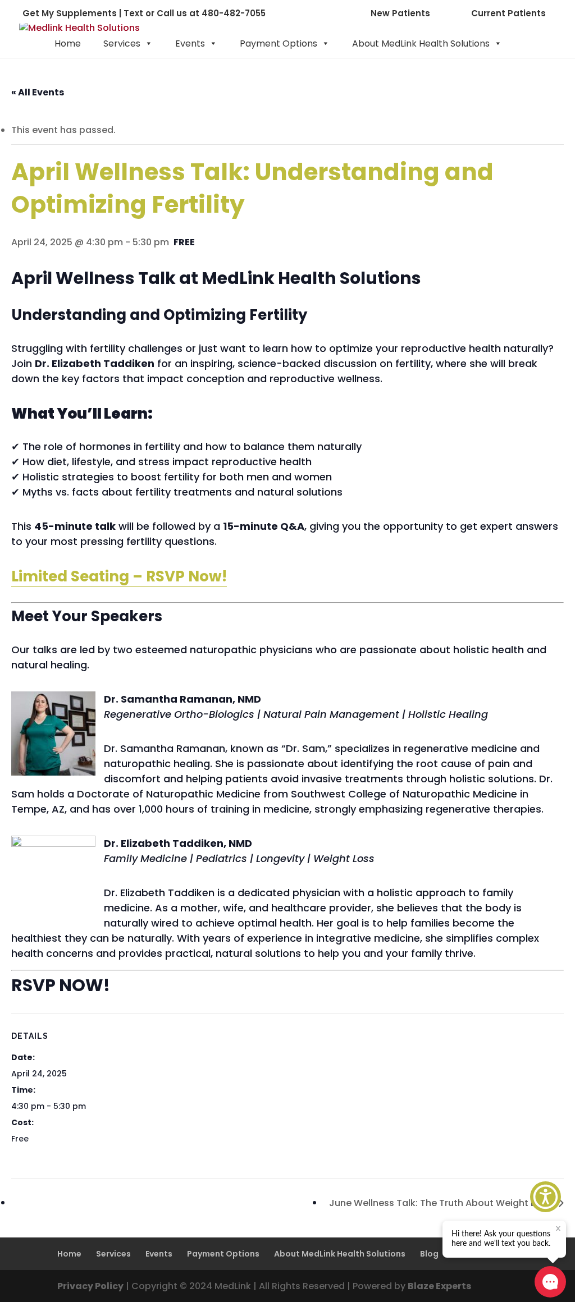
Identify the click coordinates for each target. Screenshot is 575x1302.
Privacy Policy (90, 1286)
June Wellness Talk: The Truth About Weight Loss (441, 1202)
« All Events (37, 92)
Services (121, 43)
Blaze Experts (439, 1286)
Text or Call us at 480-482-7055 (195, 13)
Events (190, 43)
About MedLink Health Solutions (421, 43)
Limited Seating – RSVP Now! (119, 576)
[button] (545, 1196)
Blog (429, 1253)
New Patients (400, 13)
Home (67, 43)
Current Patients (508, 13)
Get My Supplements (69, 13)
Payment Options (278, 43)
